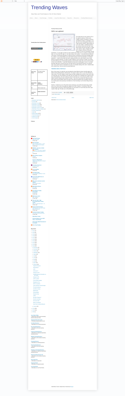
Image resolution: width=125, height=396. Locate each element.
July (34, 255)
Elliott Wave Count (35, 104)
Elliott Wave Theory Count (37, 107)
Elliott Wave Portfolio (36, 106)
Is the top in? (35, 270)
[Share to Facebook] (71, 92)
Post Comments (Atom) (61, 99)
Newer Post (54, 97)
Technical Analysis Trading (38, 212)
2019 (33, 234)
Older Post (91, 97)
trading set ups (35, 116)
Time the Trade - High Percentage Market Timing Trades (38, 201)
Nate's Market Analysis (37, 155)
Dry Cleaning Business (36, 326)
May (34, 259)
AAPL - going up (35, 197)
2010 (33, 310)
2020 (33, 232)
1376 (34, 269)
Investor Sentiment (35, 110)
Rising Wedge (36, 292)
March (34, 262)
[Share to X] (69, 92)
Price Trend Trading (37, 225)
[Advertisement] (68, 23)
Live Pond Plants (34, 366)
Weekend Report (35, 177)
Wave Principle (36, 142)
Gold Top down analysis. (37, 183)
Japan (33, 111)
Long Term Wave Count (59, 18)
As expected (35, 192)
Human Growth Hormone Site (37, 354)
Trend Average (43, 18)
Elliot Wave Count (35, 103)
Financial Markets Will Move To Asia (39, 173)
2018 (33, 235)
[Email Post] (64, 92)
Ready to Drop (36, 294)
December (35, 247)
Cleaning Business (35, 341)
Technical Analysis (35, 114)
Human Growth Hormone (38, 206)
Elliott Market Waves (37, 186)
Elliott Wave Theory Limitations (38, 109)
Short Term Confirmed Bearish (39, 304)
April (34, 261)
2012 (33, 245)
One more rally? (36, 300)
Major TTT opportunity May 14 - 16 (39, 203)
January (35, 306)
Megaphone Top (36, 282)
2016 (33, 239)
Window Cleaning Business (36, 336)
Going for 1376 (36, 277)
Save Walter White (35, 315)
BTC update (35, 187)
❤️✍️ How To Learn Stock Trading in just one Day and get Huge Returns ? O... (39, 151)
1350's (34, 295)
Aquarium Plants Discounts (36, 319)
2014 (33, 242)
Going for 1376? (36, 272)
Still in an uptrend (36, 283)
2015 (33, 240)
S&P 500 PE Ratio (36, 138)
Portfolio (50, 18)
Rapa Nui (69, 18)
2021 (33, 230)
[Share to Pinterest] (72, 92)
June (34, 257)
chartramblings (36, 169)
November (35, 249)
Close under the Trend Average (39, 285)
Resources (76, 18)
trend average (35, 117)
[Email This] (67, 92)
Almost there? (36, 267)
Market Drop (35, 290)
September (35, 252)
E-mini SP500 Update (37, 280)
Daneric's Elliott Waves (37, 159)
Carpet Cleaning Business (36, 331)
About (36, 18)
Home (31, 18)
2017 (33, 237)
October (35, 250)
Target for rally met (36, 265)
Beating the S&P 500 (36, 100)
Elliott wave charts (36, 196)
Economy (34, 101)
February (35, 264)
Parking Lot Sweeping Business (37, 349)
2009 (33, 311)
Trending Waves (49, 7)
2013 (33, 244)
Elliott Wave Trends (36, 216)
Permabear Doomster (37, 165)
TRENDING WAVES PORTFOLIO (58, 68)
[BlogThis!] (68, 92)
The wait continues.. (37, 287)
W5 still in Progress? (37, 297)
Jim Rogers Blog (36, 172)
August (34, 254)
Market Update (57, 94)
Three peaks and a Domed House (38, 213)
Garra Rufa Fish (34, 359)
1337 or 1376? (36, 278)
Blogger (71, 386)
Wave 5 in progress (37, 302)
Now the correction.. (37, 299)
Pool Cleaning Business (36, 344)
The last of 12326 (36, 166)
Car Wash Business (35, 323)
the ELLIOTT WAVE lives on (38, 176)
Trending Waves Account (86, 18)
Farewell (34, 156)
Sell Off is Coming (36, 288)
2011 (33, 308)
